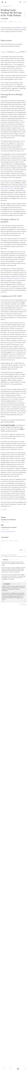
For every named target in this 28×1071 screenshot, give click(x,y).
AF (5, 2)
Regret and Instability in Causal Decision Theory (13, 278)
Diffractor (5, 559)
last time (21, 28)
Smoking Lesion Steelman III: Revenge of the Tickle (11, 13)
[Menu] (2, 2)
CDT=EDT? (6, 6)
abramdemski (5, 18)
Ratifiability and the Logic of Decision (13, 188)
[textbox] (13, 542)
